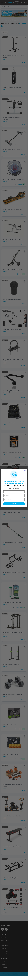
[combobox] (13, 499)
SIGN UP (14, 504)
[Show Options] (23, 499)
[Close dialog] (25, 470)
